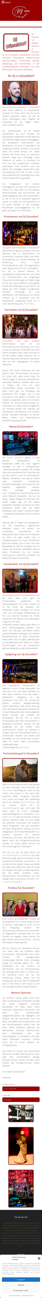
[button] (39, 1258)
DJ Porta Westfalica (25, 1230)
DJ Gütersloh (24, 1228)
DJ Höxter (25, 1225)
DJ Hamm (7, 1228)
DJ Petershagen (22, 1243)
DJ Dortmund (17, 1223)
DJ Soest (36, 1225)
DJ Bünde (10, 1243)
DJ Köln (5, 1223)
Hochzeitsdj (30, 802)
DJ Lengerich (33, 1243)
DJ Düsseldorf (10, 1223)
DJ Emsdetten (26, 1235)
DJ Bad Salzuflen (18, 1233)
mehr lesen (24, 747)
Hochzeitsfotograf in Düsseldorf (16, 855)
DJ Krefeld (35, 1228)
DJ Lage (33, 1240)
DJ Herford (15, 1225)
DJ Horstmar (30, 1238)
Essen (37, 814)
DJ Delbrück (36, 1238)
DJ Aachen (18, 1228)
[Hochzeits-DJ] (21, 1146)
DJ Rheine (18, 1230)
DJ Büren (28, 1243)
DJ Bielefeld (35, 1223)
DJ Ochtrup (35, 1233)
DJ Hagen (10, 1225)
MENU (8, 2)
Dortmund (11, 817)
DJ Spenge (11, 1233)
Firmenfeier (29, 303)
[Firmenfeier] (21, 1188)
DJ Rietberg (15, 1243)
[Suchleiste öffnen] (39, 24)
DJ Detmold (31, 1225)
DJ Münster (30, 1228)
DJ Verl (31, 1235)
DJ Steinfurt (13, 1228)
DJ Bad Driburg (10, 1238)
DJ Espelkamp (24, 1238)
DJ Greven (14, 1235)
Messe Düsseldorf (15, 457)
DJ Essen (22, 1223)
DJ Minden (20, 1225)
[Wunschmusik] (21, 1113)
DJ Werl (37, 1240)
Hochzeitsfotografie (11, 808)
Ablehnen (21, 1285)
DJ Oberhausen (28, 1223)
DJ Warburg (8, 1235)
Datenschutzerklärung (15, 1295)
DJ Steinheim (20, 1235)
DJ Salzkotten (17, 1238)
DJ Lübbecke (33, 1230)
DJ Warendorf (12, 1230)
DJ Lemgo (25, 1233)
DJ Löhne (36, 1235)
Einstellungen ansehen (21, 1290)
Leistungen (7, 1100)
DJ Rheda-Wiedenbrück (15, 1240)
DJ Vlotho (30, 1233)
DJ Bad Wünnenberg (26, 1240)
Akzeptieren (21, 1280)
